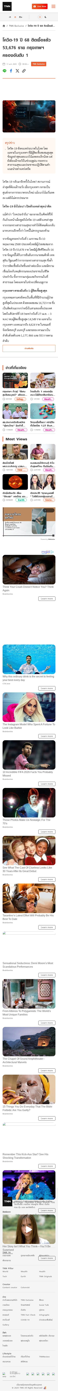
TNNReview (44, 1356)
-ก (10, 17)
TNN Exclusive (16, 26)
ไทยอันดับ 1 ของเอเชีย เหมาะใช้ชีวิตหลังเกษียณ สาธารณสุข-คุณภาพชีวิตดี (42, 393)
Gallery (6, 1324)
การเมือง (6, 1304)
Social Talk (44, 1304)
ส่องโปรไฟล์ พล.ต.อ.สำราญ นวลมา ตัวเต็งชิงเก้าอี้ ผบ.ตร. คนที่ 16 (15, 464)
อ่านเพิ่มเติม (29, 348)
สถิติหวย (24, 1361)
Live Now (41, 6)
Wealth (24, 1271)
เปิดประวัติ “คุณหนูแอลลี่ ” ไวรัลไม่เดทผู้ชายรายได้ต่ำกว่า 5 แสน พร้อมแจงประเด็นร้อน (42, 494)
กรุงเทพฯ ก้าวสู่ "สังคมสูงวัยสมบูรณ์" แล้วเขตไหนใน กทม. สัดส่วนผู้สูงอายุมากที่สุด (14, 393)
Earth (21, 500)
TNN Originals (45, 1276)
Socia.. (49, 500)
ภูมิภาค (41, 1309)
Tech (5, 1276)
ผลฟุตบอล (7, 1335)
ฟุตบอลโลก (43, 1340)
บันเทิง (23, 1309)
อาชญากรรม (8, 1309)
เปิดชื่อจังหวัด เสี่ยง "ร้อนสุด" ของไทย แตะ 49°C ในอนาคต (14, 494)
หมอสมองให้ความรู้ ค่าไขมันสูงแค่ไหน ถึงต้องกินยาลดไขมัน (42, 464)
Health (42, 1271)
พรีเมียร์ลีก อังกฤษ (46, 1335)
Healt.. (48, 399)
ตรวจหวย (6, 1361)
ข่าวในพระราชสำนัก (10, 1299)
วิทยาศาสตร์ (25, 1304)
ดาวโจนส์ (6, 1319)
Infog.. (20, 399)
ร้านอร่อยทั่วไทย (9, 1356)
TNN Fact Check (28, 1314)
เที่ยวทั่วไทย (25, 1356)
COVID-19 (25, 1319)
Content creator (10, 1287)
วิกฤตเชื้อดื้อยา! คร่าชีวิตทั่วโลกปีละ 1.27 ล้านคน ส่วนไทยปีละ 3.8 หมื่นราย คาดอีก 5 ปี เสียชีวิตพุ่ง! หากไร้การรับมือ (42, 424)
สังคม (41, 1299)
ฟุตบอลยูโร (25, 1340)
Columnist (25, 1287)
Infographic (44, 1314)
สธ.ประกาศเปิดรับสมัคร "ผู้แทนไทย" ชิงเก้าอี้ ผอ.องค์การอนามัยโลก (14, 424)
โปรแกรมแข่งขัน (27, 1335)
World (5, 1271)
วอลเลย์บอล (7, 1340)
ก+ (20, 17)
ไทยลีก (5, 1345)
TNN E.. (21, 470)
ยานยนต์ (6, 1314)
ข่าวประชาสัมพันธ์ (46, 1319)
